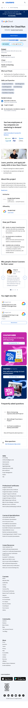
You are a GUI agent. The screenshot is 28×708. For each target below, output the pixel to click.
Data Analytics (5, 464)
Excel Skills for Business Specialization (11, 528)
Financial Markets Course (8, 530)
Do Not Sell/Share (6, 665)
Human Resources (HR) (7, 468)
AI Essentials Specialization (8, 517)
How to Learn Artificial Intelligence (10, 561)
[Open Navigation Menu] (3, 2)
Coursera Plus (5, 589)
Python (4, 474)
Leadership (5, 582)
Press (3, 642)
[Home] (2, 7)
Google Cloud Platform (7, 84)
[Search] (25, 2)
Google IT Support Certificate (9, 494)
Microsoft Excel (5, 470)
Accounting (5, 458)
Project (3, 49)
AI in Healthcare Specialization (9, 523)
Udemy (4, 610)
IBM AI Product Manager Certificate (10, 502)
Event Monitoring (18, 87)
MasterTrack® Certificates (8, 593)
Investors (4, 644)
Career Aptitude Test (7, 547)
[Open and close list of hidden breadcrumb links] (6, 7)
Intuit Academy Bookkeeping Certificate (11, 506)
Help (3, 650)
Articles (4, 657)
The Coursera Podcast (7, 629)
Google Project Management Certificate (11, 496)
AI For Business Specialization (9, 519)
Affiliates (4, 661)
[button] (10, 212)
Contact (4, 655)
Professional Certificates (8, 591)
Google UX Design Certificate (9, 498)
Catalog (4, 587)
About (3, 578)
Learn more (23, 40)
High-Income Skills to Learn (8, 559)
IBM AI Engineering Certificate (9, 500)
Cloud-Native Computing (7, 93)
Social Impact (5, 606)
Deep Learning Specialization (9, 526)
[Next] (25, 278)
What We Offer (5, 580)
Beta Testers (5, 625)
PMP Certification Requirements (9, 563)
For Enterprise (5, 597)
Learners (4, 621)
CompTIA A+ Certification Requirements (11, 551)
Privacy (4, 648)
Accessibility (5, 653)
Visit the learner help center (13, 444)
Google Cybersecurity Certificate (10, 489)
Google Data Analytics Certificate (10, 492)
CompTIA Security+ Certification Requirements (9, 554)
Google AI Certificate (7, 487)
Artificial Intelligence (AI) (8, 460)
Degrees (4, 595)
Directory (4, 659)
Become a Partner (6, 604)
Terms (4, 646)
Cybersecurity (5, 462)
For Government (6, 599)
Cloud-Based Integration (8, 90)
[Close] (24, 11)
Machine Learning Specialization (9, 532)
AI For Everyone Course (7, 521)
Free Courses (5, 608)
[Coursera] (10, 2)
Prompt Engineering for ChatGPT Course (11, 534)
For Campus (5, 601)
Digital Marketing (6, 466)
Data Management (19, 84)
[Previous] (3, 278)
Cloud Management (6, 87)
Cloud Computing (14, 7)
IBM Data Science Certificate (9, 504)
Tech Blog (4, 631)
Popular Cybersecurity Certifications (10, 565)
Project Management (7, 472)
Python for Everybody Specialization (10, 536)
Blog (3, 627)
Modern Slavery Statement (8, 663)
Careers (4, 585)
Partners (4, 623)
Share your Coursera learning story (10, 567)
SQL (3, 477)
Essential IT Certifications (8, 557)
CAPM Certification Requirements (10, 549)
